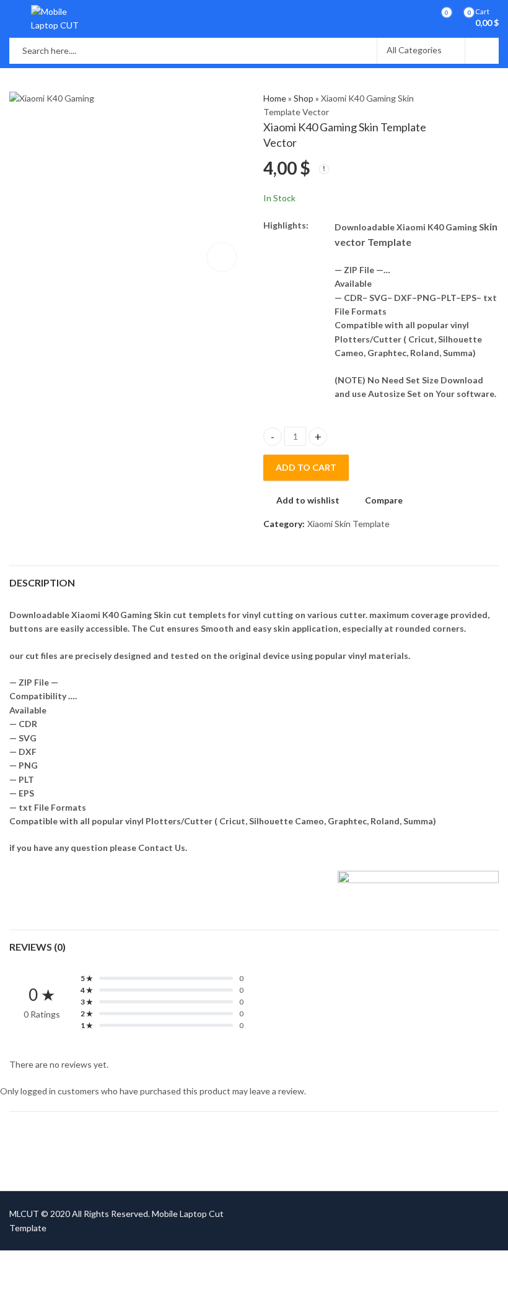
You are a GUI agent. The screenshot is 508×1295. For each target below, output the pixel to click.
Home (274, 98)
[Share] (84, 1261)
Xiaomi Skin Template (348, 523)
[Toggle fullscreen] (61, 1261)
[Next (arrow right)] (79, 1280)
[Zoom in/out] (36, 1261)
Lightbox (222, 257)
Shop (303, 98)
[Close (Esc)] (108, 1261)
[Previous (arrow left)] (43, 1280)
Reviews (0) (37, 947)
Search (482, 51)
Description (42, 582)
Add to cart (306, 467)
